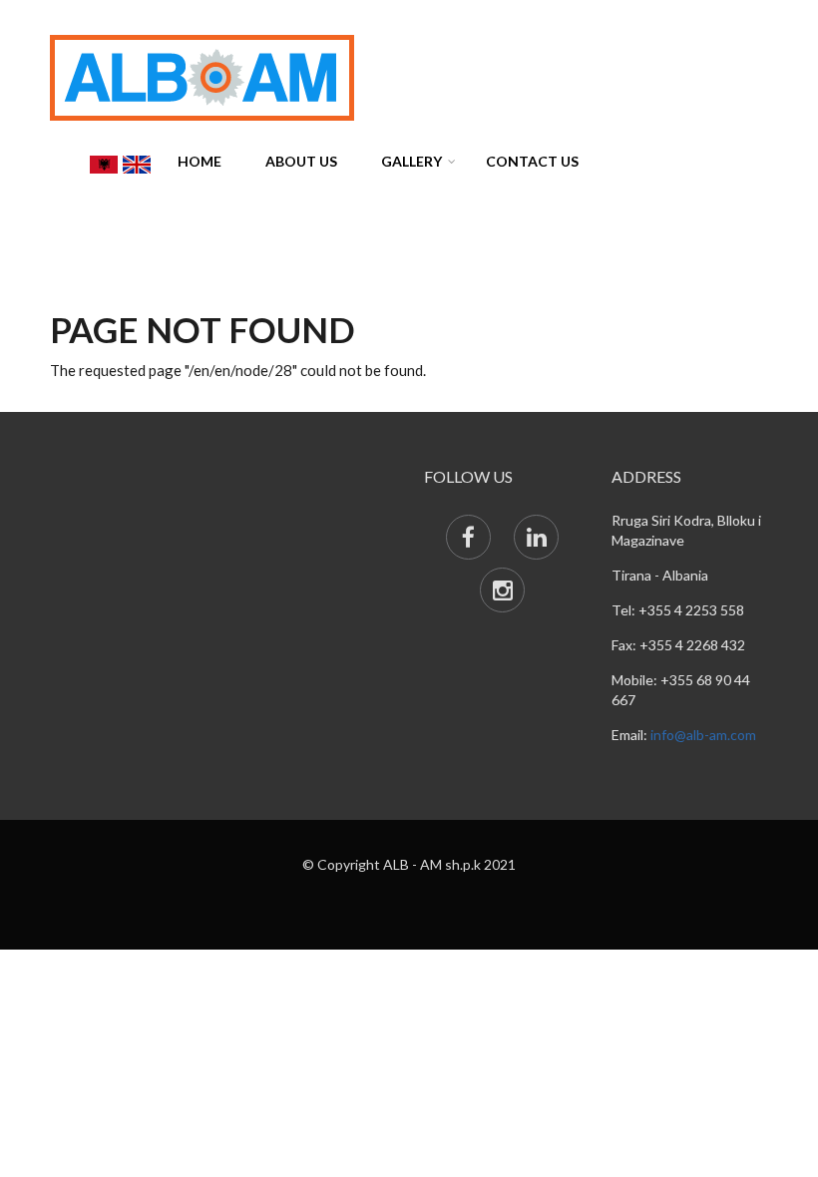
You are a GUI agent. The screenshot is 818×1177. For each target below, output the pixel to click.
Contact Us (532, 161)
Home (199, 161)
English (137, 165)
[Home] (202, 76)
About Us (301, 161)
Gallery (411, 161)
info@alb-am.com (703, 734)
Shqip (104, 165)
